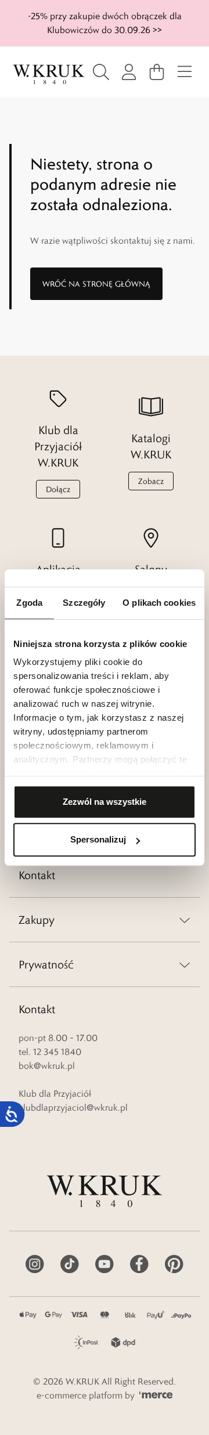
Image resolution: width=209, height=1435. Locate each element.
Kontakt (37, 875)
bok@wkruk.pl (47, 1065)
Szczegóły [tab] (84, 603)
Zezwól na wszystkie (104, 802)
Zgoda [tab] (29, 603)
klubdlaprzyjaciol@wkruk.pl (73, 1107)
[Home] (49, 74)
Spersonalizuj (98, 839)
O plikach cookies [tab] (159, 603)
